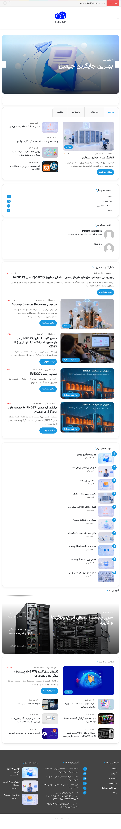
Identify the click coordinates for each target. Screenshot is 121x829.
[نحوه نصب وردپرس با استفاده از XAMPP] (50, 166)
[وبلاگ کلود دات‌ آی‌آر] (60, 18)
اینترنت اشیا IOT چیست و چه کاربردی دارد (62, 770)
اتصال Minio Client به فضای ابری (24, 127)
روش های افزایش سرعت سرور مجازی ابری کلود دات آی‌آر (26, 153)
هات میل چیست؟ (88, 481)
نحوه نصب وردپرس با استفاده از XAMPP (25, 167)
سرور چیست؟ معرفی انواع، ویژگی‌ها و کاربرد (82, 620)
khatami (109, 153)
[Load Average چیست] (50, 704)
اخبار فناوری (94, 112)
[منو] (117, 18)
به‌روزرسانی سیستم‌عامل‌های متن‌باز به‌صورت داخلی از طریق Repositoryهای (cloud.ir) (63, 277)
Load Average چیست (29, 704)
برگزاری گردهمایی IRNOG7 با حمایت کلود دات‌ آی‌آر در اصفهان (32, 409)
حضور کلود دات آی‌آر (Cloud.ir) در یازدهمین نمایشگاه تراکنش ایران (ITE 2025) (35, 342)
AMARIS (98, 244)
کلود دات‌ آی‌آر (50, 369)
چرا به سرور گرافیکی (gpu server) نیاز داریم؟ (80, 720)
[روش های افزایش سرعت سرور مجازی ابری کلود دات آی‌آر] (50, 152)
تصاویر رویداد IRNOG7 (43, 374)
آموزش (111, 112)
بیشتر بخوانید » (105, 172)
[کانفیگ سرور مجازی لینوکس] (106, 498)
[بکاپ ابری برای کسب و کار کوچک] (106, 537)
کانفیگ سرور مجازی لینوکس (97, 157)
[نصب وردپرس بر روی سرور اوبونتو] (50, 733)
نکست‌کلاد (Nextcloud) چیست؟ (82, 546)
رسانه (110, 210)
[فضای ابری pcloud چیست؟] (106, 524)
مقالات (60, 112)
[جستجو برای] (3, 18)
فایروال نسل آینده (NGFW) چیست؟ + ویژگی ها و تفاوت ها (36, 673)
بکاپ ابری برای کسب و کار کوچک (82, 533)
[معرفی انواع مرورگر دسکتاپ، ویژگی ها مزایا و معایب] (106, 704)
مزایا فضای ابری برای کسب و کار (82, 572)
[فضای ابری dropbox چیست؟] (106, 563)
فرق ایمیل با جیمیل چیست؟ (84, 467)
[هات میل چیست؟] (106, 484)
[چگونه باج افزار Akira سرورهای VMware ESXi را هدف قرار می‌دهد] (106, 733)
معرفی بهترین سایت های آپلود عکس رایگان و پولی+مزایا (63, 805)
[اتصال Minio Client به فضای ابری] (50, 127)
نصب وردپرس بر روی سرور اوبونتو (24, 733)
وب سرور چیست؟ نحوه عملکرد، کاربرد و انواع (37, 141)
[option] (60, 64)
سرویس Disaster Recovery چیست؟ (34, 304)
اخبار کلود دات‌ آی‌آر (104, 205)
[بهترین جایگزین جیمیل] (106, 458)
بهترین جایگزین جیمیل (86, 66)
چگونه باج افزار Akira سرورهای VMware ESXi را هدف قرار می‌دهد (79, 734)
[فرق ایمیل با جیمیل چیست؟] (106, 471)
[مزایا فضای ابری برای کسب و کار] (106, 576)
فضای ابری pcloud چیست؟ (84, 520)
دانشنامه (76, 112)
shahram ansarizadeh (92, 231)
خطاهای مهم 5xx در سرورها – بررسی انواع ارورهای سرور (25, 720)
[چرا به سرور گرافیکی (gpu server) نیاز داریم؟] (106, 718)
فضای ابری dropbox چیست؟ (83, 559)
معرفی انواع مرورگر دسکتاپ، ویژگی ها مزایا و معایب (80, 705)
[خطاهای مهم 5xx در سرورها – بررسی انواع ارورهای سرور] (50, 718)
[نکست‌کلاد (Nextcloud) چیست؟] (106, 550)
